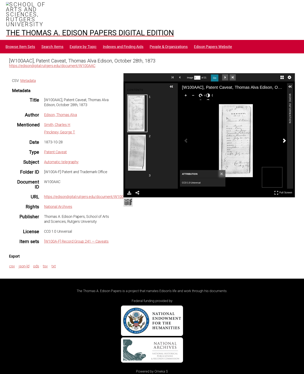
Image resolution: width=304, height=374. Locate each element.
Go (214, 78)
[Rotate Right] (201, 96)
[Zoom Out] (194, 96)
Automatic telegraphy (61, 162)
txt (53, 266)
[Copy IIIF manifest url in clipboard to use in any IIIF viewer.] (128, 202)
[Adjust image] (209, 96)
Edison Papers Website (213, 46)
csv (12, 266)
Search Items (52, 46)
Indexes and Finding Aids (123, 46)
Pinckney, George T (59, 132)
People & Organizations (169, 46)
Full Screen (286, 192)
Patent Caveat (55, 152)
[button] (173, 88)
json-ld (24, 266)
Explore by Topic (83, 46)
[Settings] (289, 77)
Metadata (28, 80)
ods (36, 266)
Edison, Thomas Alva (60, 115)
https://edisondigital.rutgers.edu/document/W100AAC (52, 66)
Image (190, 77)
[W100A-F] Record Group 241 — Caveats (76, 241)
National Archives (58, 206)
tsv (45, 266)
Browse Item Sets (20, 46)
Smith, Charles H (57, 124)
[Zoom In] (186, 96)
